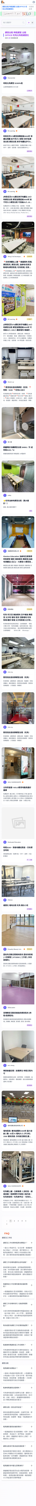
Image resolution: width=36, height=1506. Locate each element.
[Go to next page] (6, 1224)
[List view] (32, 22)
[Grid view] (28, 22)
